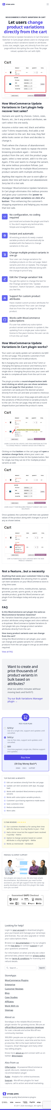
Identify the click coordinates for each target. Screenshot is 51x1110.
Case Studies (11, 997)
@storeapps (17, 1055)
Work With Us (12, 1005)
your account (19, 930)
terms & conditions (20, 958)
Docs (24, 768)
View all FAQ (7, 651)
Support (32, 768)
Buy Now (25, 757)
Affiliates (9, 1001)
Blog (7, 993)
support (33, 945)
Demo (18, 768)
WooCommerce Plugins (16, 980)
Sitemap (9, 1010)
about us (20, 1053)
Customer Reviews (14, 988)
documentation (23, 943)
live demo (15, 945)
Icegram (8, 1080)
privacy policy (39, 955)
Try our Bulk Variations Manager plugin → (25, 700)
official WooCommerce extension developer (24, 1027)
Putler (7, 1076)
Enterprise (10, 984)
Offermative (10, 1067)
